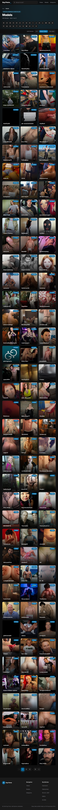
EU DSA (44, 800)
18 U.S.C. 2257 (45, 792)
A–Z (37, 31)
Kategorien (53, 2)
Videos (41, 2)
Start (3, 8)
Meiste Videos (43, 31)
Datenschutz (45, 789)
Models (46, 2)
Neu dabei (51, 31)
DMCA (43, 796)
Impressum (45, 785)
